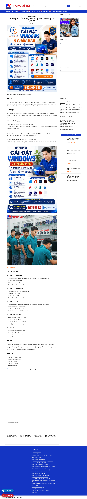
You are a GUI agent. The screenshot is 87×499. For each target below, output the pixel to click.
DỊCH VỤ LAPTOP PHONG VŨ (66, 121)
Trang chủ (34, 492)
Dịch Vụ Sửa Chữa (57, 11)
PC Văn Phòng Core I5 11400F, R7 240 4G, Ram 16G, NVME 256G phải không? (73, 152)
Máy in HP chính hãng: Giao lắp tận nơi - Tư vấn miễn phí (43, 483)
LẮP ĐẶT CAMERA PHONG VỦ (66, 123)
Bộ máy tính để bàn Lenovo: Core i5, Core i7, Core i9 (42, 455)
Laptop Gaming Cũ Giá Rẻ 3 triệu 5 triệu (39, 471)
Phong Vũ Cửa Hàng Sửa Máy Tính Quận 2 (12, 436)
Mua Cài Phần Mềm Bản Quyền (38, 487)
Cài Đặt (65, 11)
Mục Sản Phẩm (9, 11)
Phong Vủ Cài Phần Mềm (65, 126)
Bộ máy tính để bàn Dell (36, 452)
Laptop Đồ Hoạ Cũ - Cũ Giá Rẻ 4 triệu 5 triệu (40, 469)
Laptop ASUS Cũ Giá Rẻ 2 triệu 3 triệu (39, 464)
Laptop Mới (17, 11)
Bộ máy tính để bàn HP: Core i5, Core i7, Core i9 (41, 453)
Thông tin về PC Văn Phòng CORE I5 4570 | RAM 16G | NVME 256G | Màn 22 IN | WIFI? (73, 140)
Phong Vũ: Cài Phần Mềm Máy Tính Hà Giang (69, 112)
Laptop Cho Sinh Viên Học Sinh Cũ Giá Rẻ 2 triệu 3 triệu (43, 466)
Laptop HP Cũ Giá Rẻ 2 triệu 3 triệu (38, 473)
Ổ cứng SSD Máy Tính (36, 488)
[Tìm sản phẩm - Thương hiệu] (68, 6)
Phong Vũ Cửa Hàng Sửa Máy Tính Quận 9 (50, 436)
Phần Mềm (62, 124)
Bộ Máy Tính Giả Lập (36, 457)
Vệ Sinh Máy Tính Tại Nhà (65, 129)
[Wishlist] (79, 6)
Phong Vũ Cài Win (64, 128)
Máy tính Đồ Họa (47, 11)
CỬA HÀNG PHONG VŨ (32, 16)
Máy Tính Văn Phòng (37, 11)
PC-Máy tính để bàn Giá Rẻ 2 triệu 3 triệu (40, 490)
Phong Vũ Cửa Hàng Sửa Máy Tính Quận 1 (38, 436)
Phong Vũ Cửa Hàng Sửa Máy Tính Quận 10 (25, 436)
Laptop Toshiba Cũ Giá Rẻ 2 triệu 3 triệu (40, 477)
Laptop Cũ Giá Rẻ (26, 11)
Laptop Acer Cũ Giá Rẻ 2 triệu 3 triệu (39, 462)
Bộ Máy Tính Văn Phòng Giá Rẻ (38, 459)
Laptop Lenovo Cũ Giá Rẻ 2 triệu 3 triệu (39, 475)
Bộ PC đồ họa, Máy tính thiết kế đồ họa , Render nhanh (42, 461)
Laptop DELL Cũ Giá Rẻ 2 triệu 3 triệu (39, 468)
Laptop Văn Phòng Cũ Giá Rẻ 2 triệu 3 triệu (40, 478)
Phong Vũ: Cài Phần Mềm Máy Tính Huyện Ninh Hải (71, 107)
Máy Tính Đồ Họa (35, 485)
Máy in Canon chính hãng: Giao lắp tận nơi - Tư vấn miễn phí (43, 480)
